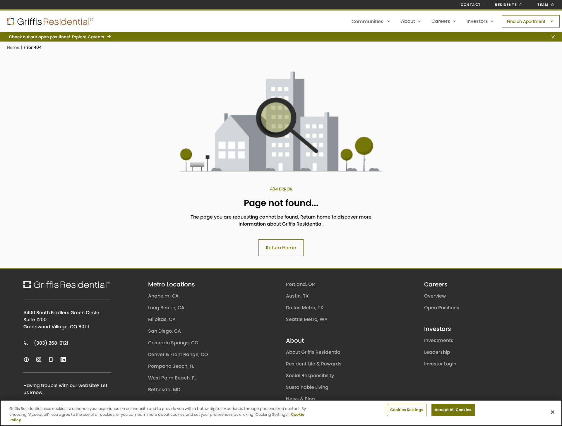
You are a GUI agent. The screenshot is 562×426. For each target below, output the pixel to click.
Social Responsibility (310, 375)
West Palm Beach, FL (172, 378)
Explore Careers (88, 37)
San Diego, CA (164, 331)
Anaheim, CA (163, 296)
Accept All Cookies (453, 410)
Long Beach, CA (166, 307)
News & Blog (300, 399)
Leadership (437, 352)
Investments (438, 340)
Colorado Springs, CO (173, 342)
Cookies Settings (406, 410)
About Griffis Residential (314, 352)
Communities (368, 21)
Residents (506, 4)
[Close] (552, 412)
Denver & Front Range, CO (178, 354)
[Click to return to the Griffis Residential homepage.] (46, 21)
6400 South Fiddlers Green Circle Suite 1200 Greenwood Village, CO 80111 (61, 319)
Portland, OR (300, 284)
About (408, 21)
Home (14, 47)
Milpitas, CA (162, 319)
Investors (477, 21)
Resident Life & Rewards (314, 363)
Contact (471, 4)
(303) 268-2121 (51, 343)
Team (543, 4)
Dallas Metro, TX (304, 307)
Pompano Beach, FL (171, 366)
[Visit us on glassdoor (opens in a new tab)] (51, 359)
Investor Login (440, 363)
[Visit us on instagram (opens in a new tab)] (39, 359)
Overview (435, 296)
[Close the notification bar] (550, 37)
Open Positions (441, 307)
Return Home (281, 247)
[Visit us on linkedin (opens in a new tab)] (63, 359)
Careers (440, 21)
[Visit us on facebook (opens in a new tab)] (26, 359)
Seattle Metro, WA (307, 319)
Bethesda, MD (164, 389)
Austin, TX (297, 296)
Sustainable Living (307, 387)
